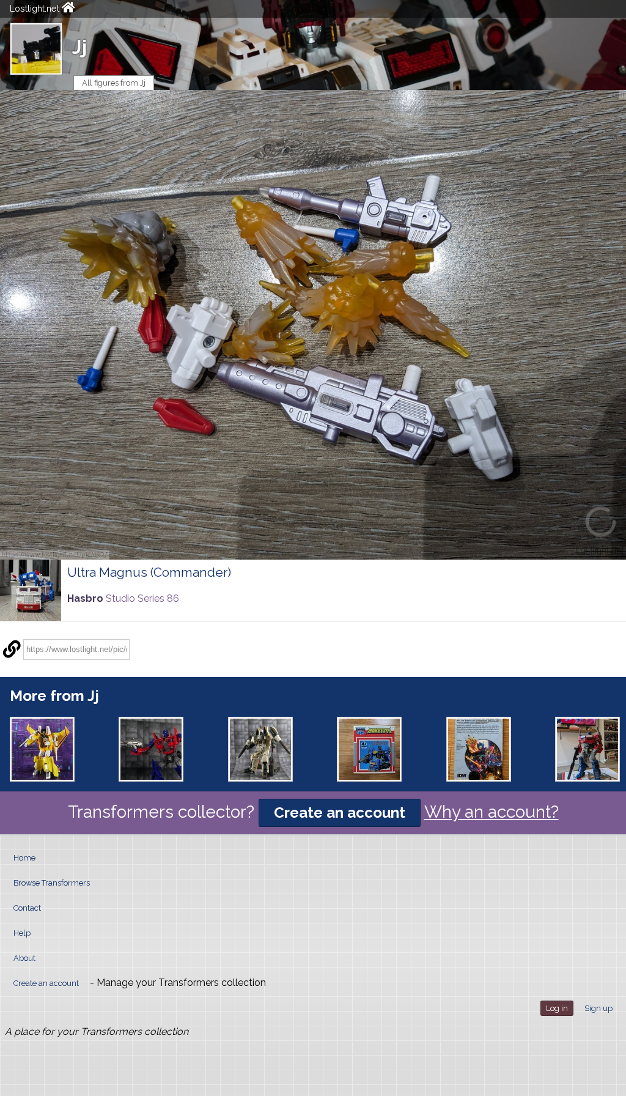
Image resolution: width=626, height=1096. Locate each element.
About (24, 958)
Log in (557, 1008)
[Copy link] (11, 649)
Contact (27, 908)
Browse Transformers (51, 882)
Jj (79, 46)
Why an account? (491, 812)
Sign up (598, 1008)
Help (22, 933)
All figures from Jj (113, 82)
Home (24, 857)
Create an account (339, 812)
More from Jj (54, 696)
